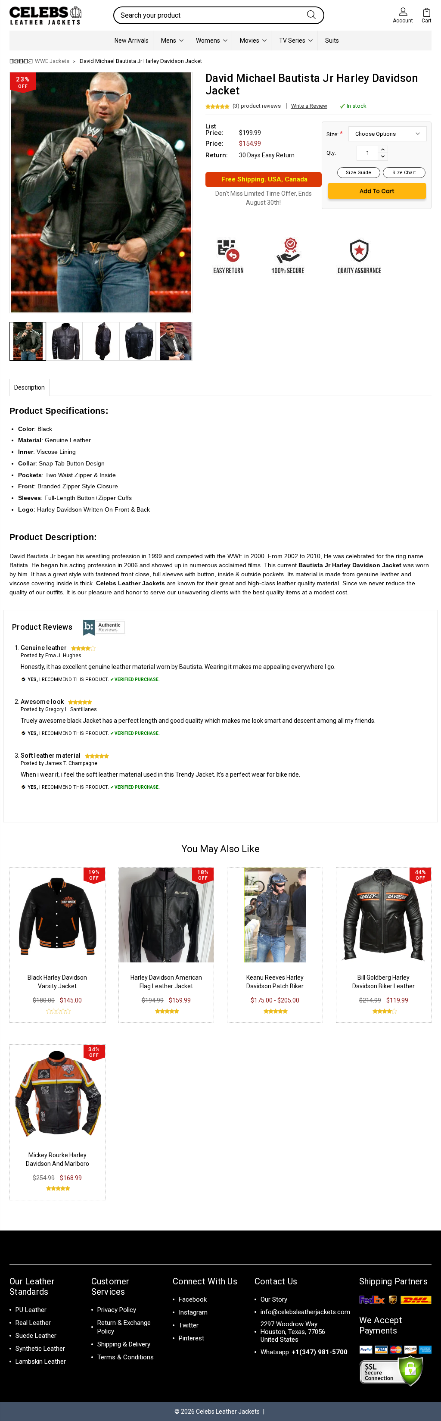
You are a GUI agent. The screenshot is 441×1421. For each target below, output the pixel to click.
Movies (249, 40)
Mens (168, 40)
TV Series (292, 40)
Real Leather (33, 1323)
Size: (334, 134)
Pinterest (191, 1338)
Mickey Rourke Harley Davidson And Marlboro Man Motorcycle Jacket (57, 1164)
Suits (332, 40)
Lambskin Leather (41, 1361)
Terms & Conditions (125, 1357)
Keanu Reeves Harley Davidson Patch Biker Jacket (275, 986)
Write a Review (309, 106)
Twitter (189, 1325)
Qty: (331, 153)
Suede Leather (36, 1336)
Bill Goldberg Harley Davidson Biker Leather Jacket (383, 986)
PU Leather (31, 1310)
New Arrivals (132, 40)
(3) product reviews (257, 106)
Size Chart (404, 172)
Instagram (193, 1312)
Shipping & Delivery (123, 1344)
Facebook (193, 1299)
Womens (208, 40)
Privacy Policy (116, 1310)
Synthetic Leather (40, 1348)
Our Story (274, 1299)
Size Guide (358, 172)
